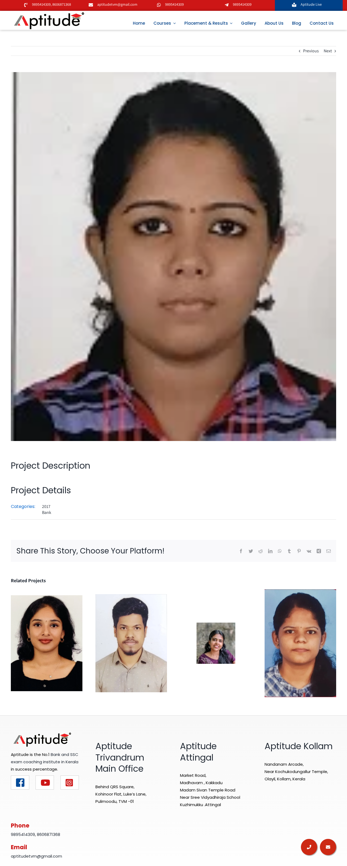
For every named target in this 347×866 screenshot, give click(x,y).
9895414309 (41, 4)
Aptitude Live (312, 4)
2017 (46, 506)
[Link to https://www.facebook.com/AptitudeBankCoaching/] (20, 782)
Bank (46, 512)
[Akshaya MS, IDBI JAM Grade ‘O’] (46, 643)
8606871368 (61, 4)
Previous (311, 51)
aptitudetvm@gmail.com (117, 4)
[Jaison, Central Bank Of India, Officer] (131, 643)
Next (328, 51)
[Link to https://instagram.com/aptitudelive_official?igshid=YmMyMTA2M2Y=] (69, 782)
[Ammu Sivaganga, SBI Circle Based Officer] (300, 643)
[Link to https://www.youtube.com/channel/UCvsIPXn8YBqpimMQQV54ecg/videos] (45, 782)
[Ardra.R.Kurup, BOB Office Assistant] (216, 643)
